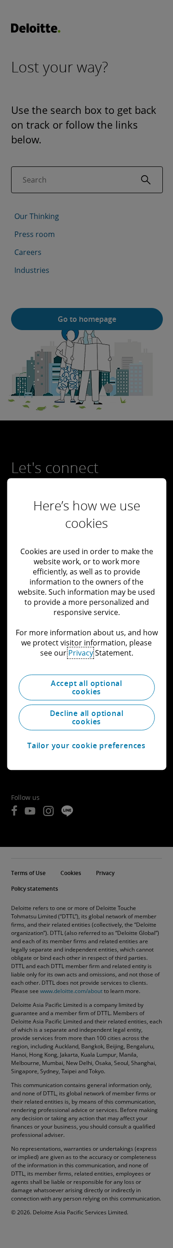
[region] (86, 624)
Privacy (80, 653)
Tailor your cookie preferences (86, 745)
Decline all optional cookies (87, 717)
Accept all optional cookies (86, 687)
